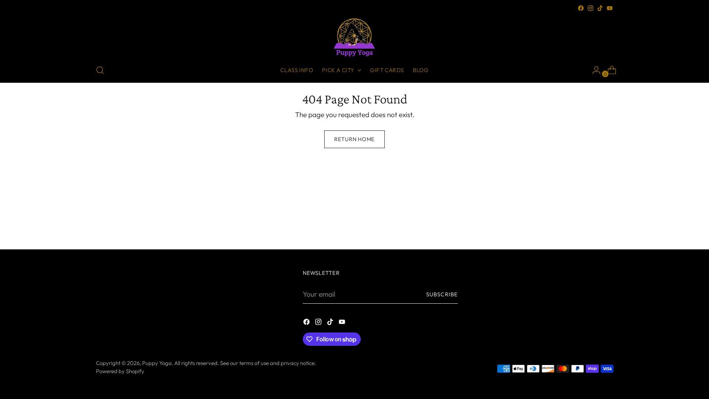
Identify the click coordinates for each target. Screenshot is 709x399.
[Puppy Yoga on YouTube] (609, 8)
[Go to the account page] (593, 70)
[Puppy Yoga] (354, 35)
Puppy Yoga (157, 362)
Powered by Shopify (120, 371)
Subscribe (442, 294)
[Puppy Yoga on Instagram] (590, 8)
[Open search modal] (100, 70)
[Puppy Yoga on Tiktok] (600, 8)
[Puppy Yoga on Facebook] (581, 8)
